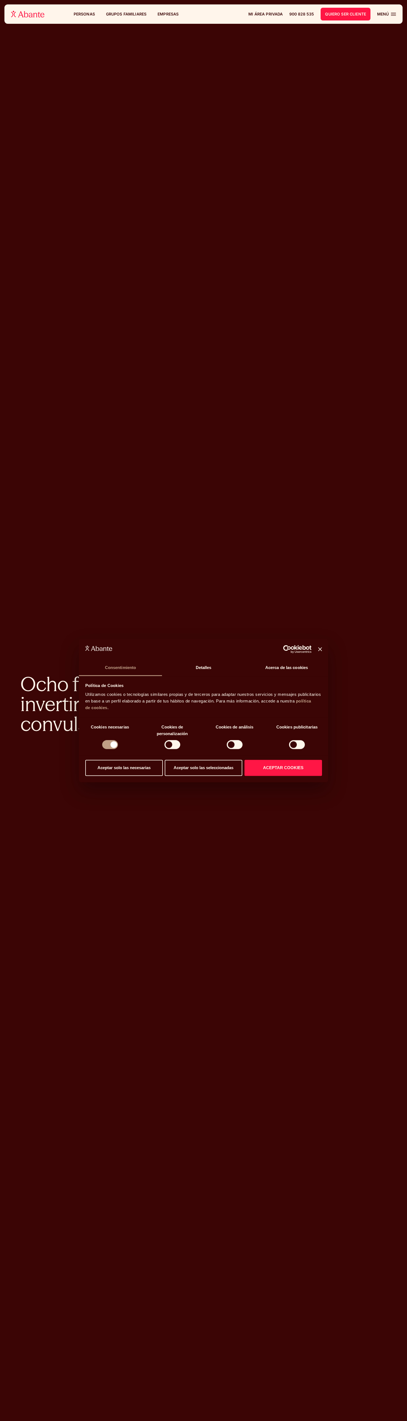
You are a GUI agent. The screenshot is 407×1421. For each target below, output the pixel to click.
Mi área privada (265, 14)
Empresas (168, 14)
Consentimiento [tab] (120, 667)
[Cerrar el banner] (320, 649)
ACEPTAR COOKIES (283, 767)
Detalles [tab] (204, 667)
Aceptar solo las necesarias (124, 767)
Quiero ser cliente (345, 14)
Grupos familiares (126, 14)
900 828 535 (301, 14)
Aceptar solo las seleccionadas (203, 767)
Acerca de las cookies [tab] (286, 667)
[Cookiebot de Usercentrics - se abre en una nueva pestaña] (287, 649)
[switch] (172, 744)
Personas (84, 14)
